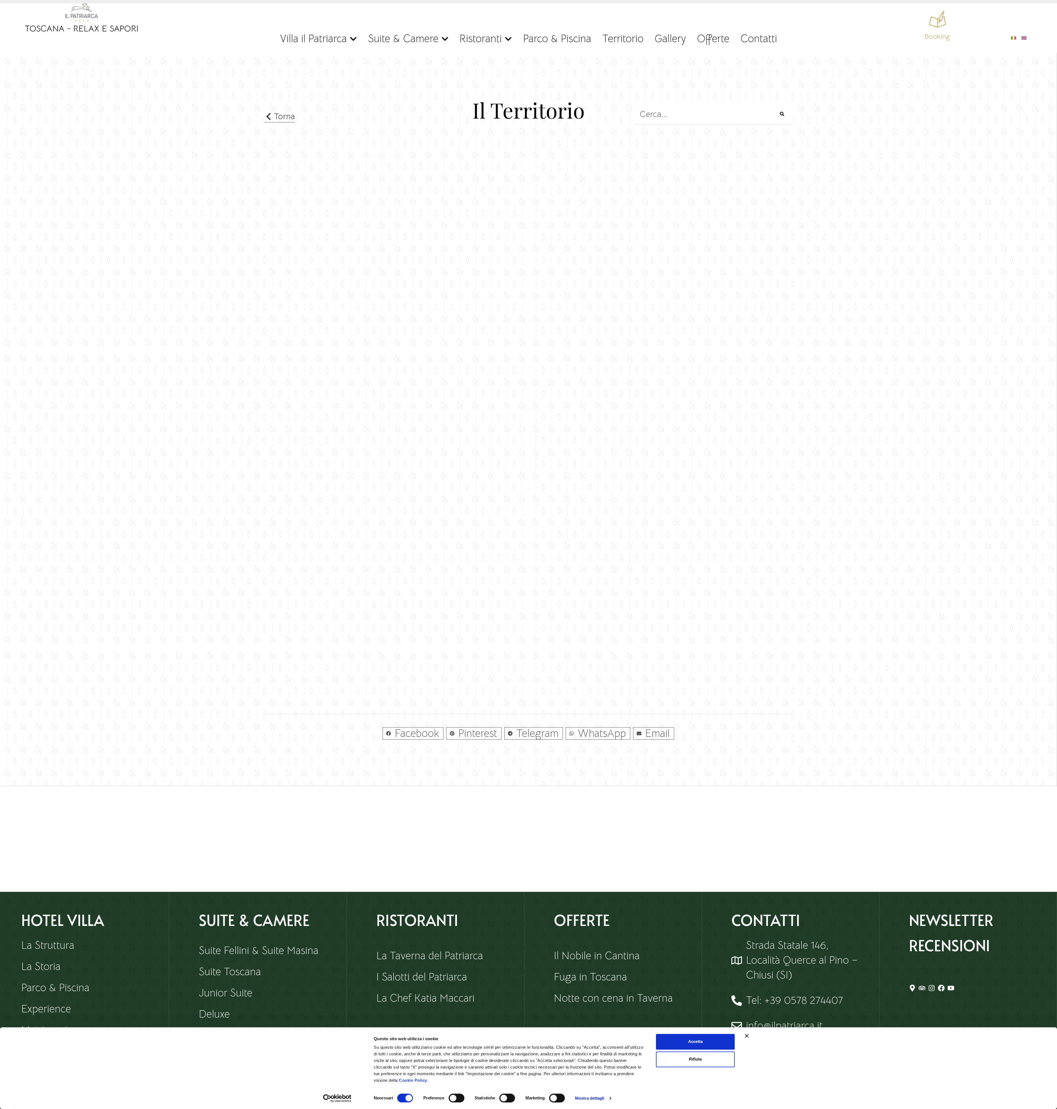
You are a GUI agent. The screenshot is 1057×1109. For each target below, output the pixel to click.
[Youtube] (950, 988)
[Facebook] (941, 988)
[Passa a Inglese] (1024, 37)
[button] (413, 733)
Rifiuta (695, 1059)
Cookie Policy (413, 1080)
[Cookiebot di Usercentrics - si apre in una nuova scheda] (337, 1098)
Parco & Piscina (557, 38)
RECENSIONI (949, 945)
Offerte (713, 38)
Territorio (623, 38)
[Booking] (937, 19)
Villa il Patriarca (313, 38)
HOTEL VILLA (62, 920)
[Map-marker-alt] (912, 988)
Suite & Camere (403, 38)
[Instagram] (931, 988)
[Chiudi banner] (747, 1036)
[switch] (456, 1098)
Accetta (695, 1041)
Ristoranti (480, 38)
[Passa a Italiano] (1013, 37)
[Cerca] (782, 113)
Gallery (670, 38)
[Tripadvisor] (922, 988)
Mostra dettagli (589, 1098)
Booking (937, 36)
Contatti (758, 38)
